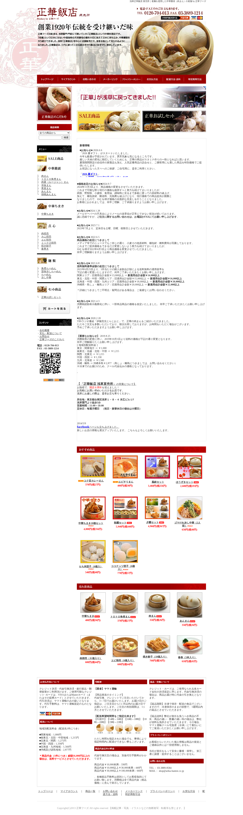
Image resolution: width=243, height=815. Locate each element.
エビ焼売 (46, 239)
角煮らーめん (48, 268)
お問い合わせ (110, 791)
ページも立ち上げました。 (98, 427)
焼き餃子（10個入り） (155, 656)
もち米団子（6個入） (91, 566)
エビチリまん (125, 481)
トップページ (45, 791)
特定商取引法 (132, 794)
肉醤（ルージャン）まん (55, 182)
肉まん (45, 176)
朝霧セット (120, 522)
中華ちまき (47, 214)
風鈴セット (158, 482)
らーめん (46, 274)
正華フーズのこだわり (51, 339)
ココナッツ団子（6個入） (123, 567)
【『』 (96, 384)
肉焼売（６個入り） (91, 658)
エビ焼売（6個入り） (123, 660)
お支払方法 (189, 791)
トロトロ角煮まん (51, 179)
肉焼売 (45, 233)
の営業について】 (126, 384)
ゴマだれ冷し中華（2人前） (187, 524)
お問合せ (44, 336)
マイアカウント (69, 791)
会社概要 (44, 330)
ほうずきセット (184, 482)
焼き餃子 (46, 245)
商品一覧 (90, 791)
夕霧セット (152, 522)
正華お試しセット (51, 297)
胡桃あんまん (48, 194)
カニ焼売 (46, 236)
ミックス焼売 (48, 242)
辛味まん (46, 185)
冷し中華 (46, 277)
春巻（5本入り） (187, 657)
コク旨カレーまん (94, 480)
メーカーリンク (134, 791)
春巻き (45, 249)
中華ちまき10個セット (90, 523)
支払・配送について (50, 333)
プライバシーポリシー (162, 791)
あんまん (46, 191)
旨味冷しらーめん (51, 271)
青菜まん (46, 188)
